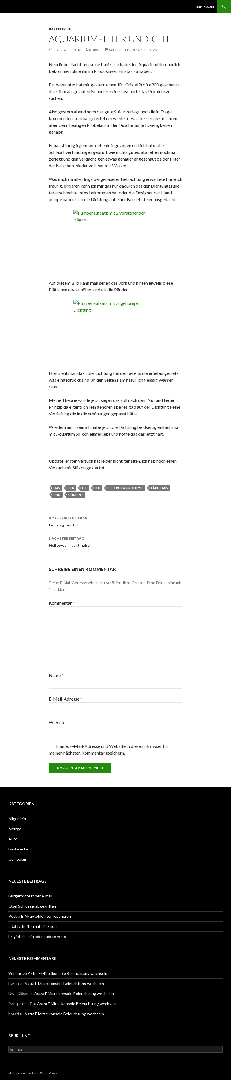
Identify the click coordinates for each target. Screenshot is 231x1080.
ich (97, 488)
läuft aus (159, 488)
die (84, 488)
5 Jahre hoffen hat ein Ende (32, 926)
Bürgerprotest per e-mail (30, 896)
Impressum (205, 6)
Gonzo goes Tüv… (68, 521)
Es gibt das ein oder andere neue (37, 936)
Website (57, 722)
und (57, 494)
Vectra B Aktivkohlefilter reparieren (39, 916)
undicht (75, 494)
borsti (95, 50)
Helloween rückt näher (70, 542)
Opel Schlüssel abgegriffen (32, 906)
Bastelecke (60, 29)
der (71, 488)
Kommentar (62, 603)
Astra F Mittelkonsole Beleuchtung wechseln (67, 973)
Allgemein (17, 818)
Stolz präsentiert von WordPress (32, 1073)
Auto (12, 838)
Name (56, 675)
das (57, 488)
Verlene (15, 973)
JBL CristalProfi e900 (125, 488)
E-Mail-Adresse (65, 698)
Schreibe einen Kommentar (133, 50)
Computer (17, 859)
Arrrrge (14, 828)
